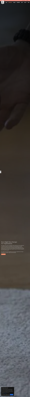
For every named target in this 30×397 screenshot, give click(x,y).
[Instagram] (3, 0)
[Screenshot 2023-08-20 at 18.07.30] (2, 2)
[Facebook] (4, 0)
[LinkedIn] (1, 0)
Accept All (12, 394)
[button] (28, 0)
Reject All (8, 394)
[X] (2, 0)
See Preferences (4, 394)
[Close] (13, 387)
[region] (7, 391)
